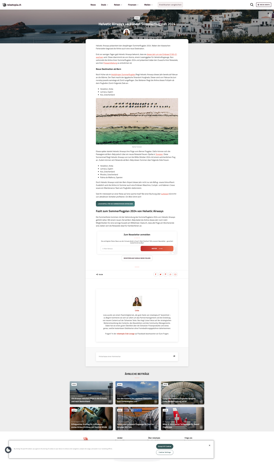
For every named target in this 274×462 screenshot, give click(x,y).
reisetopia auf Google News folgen (137, 258)
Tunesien (159, 154)
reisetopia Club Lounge (126, 333)
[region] (111, 449)
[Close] (209, 445)
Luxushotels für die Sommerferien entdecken (115, 204)
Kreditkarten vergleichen (170, 4)
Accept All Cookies (164, 446)
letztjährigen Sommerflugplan (123, 74)
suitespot (165, 193)
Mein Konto (265, 5)
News (93, 4)
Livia (136, 32)
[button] (8, 449)
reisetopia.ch (14, 5)
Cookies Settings (165, 452)
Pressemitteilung (110, 63)
